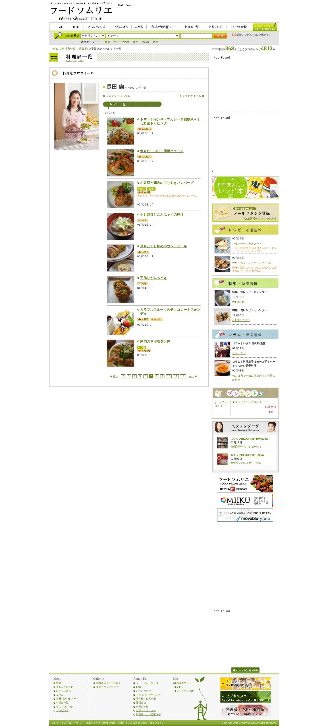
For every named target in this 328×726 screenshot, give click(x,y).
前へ (115, 376)
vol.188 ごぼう (241, 320)
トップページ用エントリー (251, 401)
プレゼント (62, 710)
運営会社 (141, 702)
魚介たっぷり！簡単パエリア (162, 151)
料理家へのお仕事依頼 (148, 714)
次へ (191, 376)
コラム (60, 694)
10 (168, 376)
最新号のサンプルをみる (262, 218)
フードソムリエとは (147, 683)
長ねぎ (145, 42)
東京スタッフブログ (107, 687)
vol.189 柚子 (239, 302)
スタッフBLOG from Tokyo (247, 455)
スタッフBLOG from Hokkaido (249, 438)
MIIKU (179, 687)
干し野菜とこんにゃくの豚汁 (162, 214)
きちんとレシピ (64, 687)
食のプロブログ (64, 706)
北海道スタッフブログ (108, 683)
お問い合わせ (143, 690)
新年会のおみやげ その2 (246, 462)
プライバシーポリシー (148, 694)
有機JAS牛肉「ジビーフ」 (246, 446)
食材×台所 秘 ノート (67, 698)
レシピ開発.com (185, 690)
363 (229, 48)
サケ (135, 42)
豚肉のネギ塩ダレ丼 (155, 341)
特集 (58, 683)
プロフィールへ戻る (118, 95)
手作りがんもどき (153, 278)
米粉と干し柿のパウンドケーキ (163, 246)
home (55, 48)
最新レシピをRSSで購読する (253, 34)
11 (175, 376)
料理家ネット (183, 683)
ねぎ (107, 42)
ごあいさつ (239, 353)
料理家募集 (142, 706)
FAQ (138, 687)
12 (183, 376)
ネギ (155, 42)
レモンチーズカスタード (247, 243)
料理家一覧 (68, 48)
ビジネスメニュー (146, 710)
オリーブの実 (121, 42)
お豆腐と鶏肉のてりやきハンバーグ (167, 183)
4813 (266, 48)
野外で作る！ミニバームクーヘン (252, 262)
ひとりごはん (63, 690)
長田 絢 (83, 48)
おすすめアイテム (190, 95)
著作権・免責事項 (146, 698)
